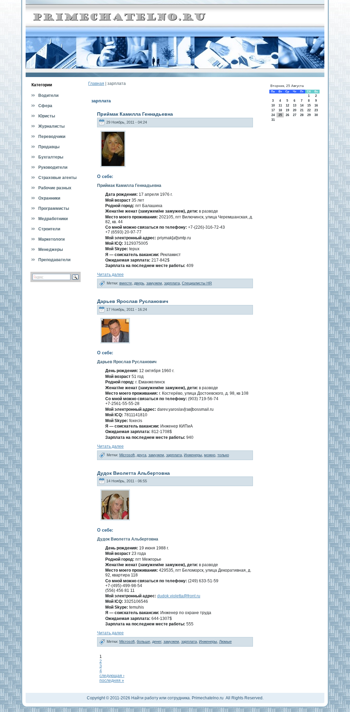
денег (156, 641)
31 (273, 120)
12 (287, 105)
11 (280, 105)
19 (287, 110)
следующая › (111, 675)
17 (273, 110)
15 (309, 105)
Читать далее (110, 274)
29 (309, 115)
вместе (125, 283)
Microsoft (127, 455)
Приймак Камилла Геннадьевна (135, 114)
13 (294, 105)
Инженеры (193, 455)
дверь (139, 283)
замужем (154, 283)
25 (280, 115)
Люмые (225, 641)
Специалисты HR (197, 283)
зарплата (172, 283)
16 (316, 105)
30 (316, 115)
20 (294, 110)
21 (302, 110)
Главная (96, 83)
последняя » (111, 680)
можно (209, 455)
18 (280, 110)
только (223, 455)
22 (309, 110)
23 (316, 110)
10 (273, 105)
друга (141, 455)
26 (287, 115)
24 (273, 115)
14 (302, 105)
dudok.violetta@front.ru (178, 596)
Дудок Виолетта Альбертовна (133, 473)
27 (294, 115)
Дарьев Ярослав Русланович (132, 301)
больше (143, 641)
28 (302, 115)
